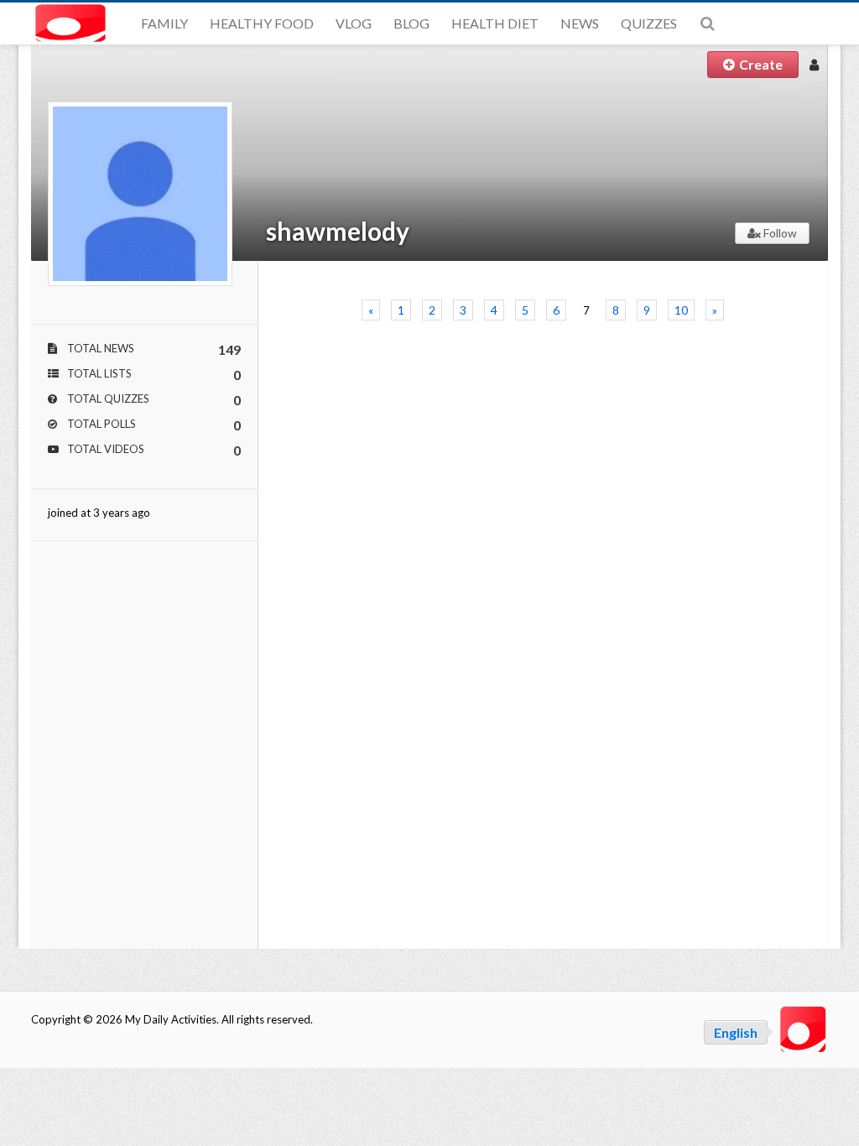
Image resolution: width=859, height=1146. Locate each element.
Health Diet (495, 23)
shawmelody (337, 231)
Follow (779, 233)
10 (681, 310)
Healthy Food (262, 23)
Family (164, 23)
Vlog (354, 23)
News (579, 23)
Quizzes (649, 23)
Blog (411, 23)
